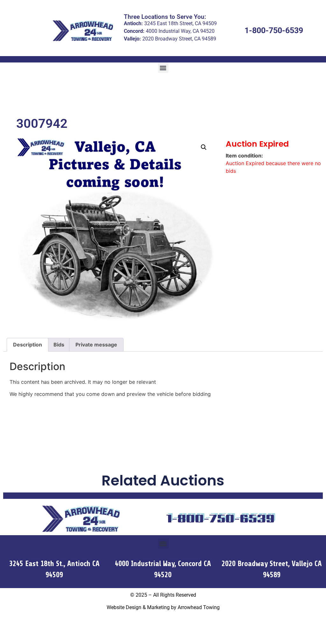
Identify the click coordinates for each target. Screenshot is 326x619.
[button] (163, 67)
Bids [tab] (58, 344)
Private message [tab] (96, 344)
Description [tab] (27, 344)
